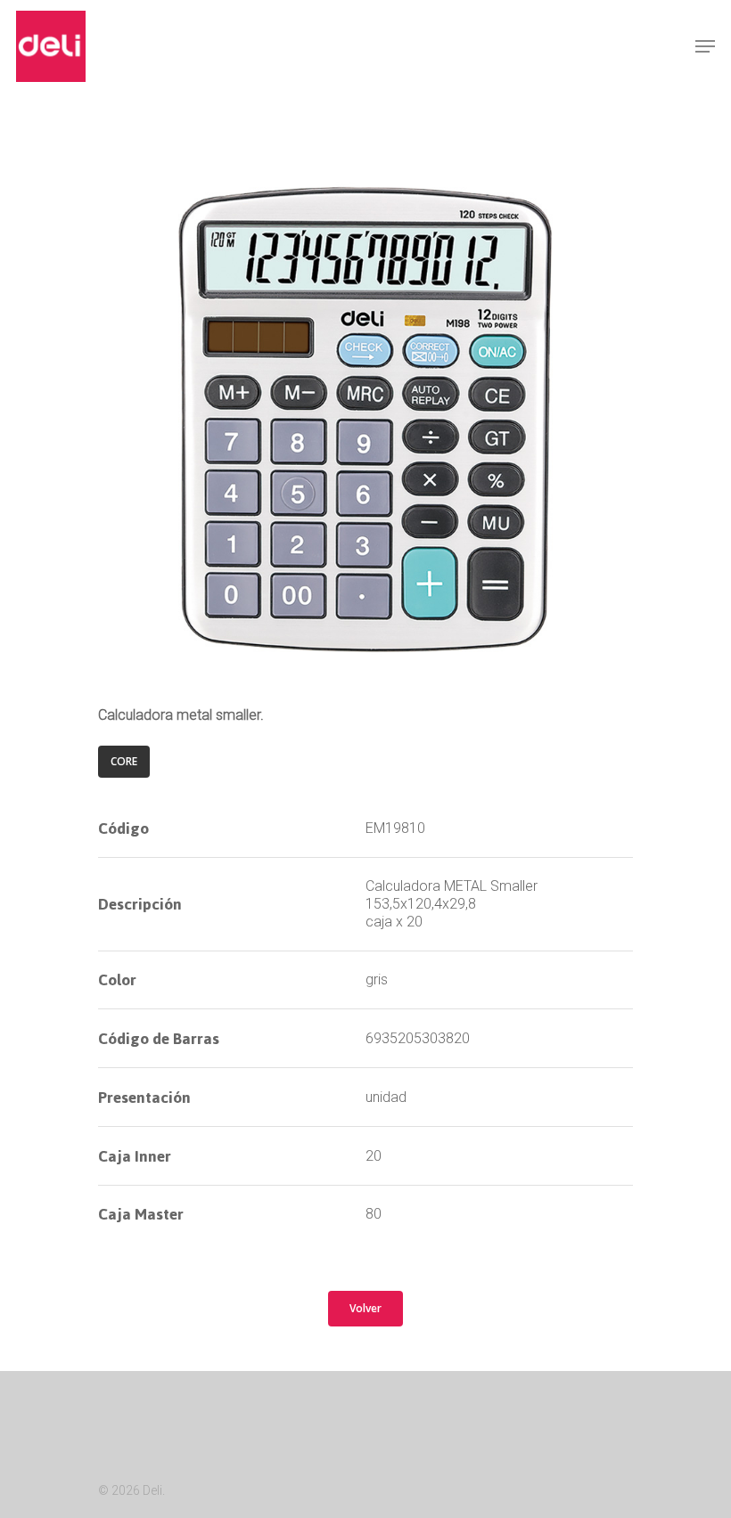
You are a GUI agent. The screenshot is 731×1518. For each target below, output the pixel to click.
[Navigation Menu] (705, 46)
